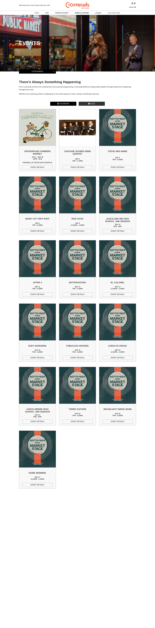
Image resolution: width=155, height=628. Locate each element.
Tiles (92, 104)
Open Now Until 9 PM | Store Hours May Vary (34, 5)
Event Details (37, 167)
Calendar (64, 104)
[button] (117, 7)
